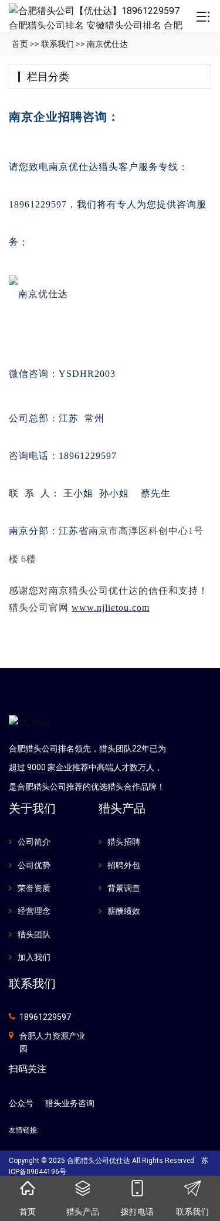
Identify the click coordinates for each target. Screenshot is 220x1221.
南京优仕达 (107, 44)
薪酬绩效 (123, 911)
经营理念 (34, 911)
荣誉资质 (34, 888)
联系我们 (57, 44)
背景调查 (123, 888)
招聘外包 (123, 865)
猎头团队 (34, 934)
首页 (20, 44)
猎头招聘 (123, 841)
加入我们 (34, 957)
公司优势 (34, 865)
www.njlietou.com (111, 608)
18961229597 (45, 1017)
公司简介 (34, 841)
